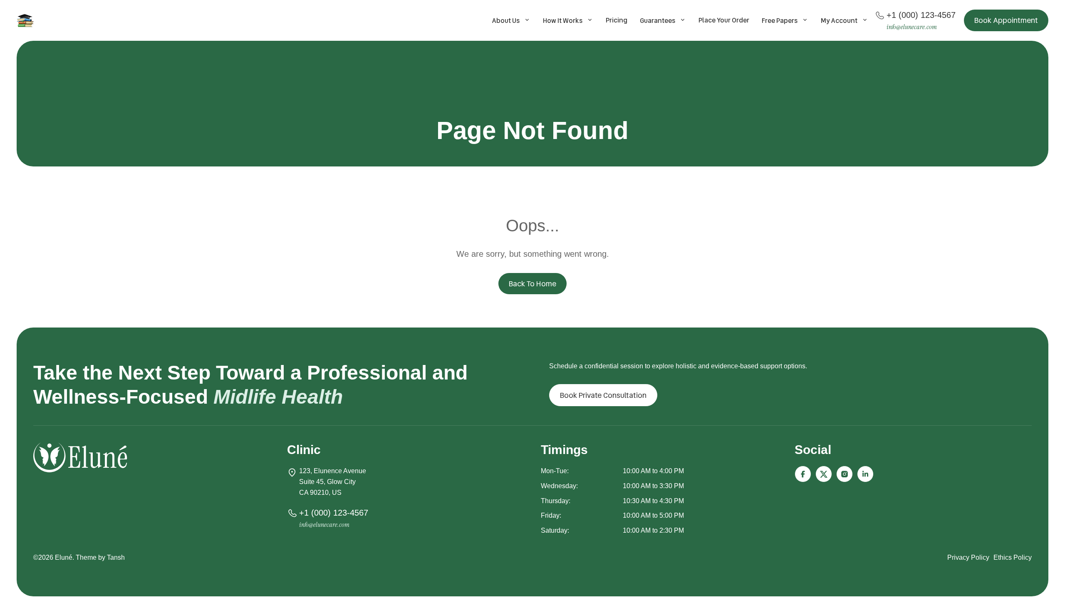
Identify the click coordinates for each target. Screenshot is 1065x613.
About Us (506, 20)
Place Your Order (723, 20)
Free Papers (780, 20)
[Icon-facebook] (803, 474)
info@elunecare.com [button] (912, 26)
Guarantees (657, 20)
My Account (839, 20)
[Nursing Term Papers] (27, 20)
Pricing (616, 20)
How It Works (562, 20)
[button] (1006, 20)
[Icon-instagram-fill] (844, 474)
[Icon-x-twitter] (823, 474)
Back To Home (532, 283)
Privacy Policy (968, 557)
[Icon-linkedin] (865, 474)
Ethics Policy (1012, 557)
